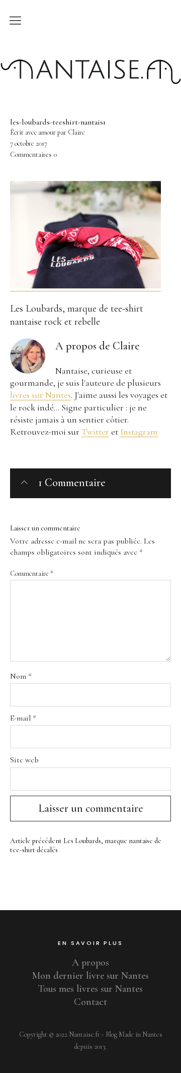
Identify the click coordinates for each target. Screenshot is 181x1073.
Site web (24, 760)
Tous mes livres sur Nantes (90, 989)
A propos (90, 963)
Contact (90, 1002)
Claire (126, 345)
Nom (21, 676)
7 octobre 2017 (28, 143)
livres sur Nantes (40, 394)
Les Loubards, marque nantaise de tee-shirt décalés (85, 846)
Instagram (139, 431)
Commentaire (31, 573)
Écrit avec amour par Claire (47, 132)
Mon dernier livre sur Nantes (90, 976)
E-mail (23, 718)
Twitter (95, 431)
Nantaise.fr (90, 51)
